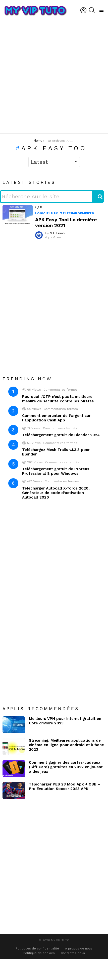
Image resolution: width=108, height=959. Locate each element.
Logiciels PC (46, 213)
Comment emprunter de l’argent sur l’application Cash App (56, 417)
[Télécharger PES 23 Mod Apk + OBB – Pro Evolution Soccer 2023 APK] (14, 790)
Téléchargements (77, 213)
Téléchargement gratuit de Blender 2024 (61, 435)
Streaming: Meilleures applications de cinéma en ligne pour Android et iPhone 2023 (66, 745)
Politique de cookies (39, 953)
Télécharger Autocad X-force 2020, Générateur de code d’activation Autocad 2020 (56, 493)
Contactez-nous (73, 953)
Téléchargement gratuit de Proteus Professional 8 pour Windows (55, 471)
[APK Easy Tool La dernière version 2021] (18, 215)
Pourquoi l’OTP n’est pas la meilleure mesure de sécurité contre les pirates (58, 398)
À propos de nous (78, 948)
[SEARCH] (92, 10)
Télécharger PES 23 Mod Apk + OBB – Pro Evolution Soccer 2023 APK (64, 786)
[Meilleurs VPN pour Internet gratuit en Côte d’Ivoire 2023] (14, 724)
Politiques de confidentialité (37, 948)
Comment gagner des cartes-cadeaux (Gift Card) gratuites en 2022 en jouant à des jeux (66, 767)
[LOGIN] (83, 10)
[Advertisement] (54, 77)
